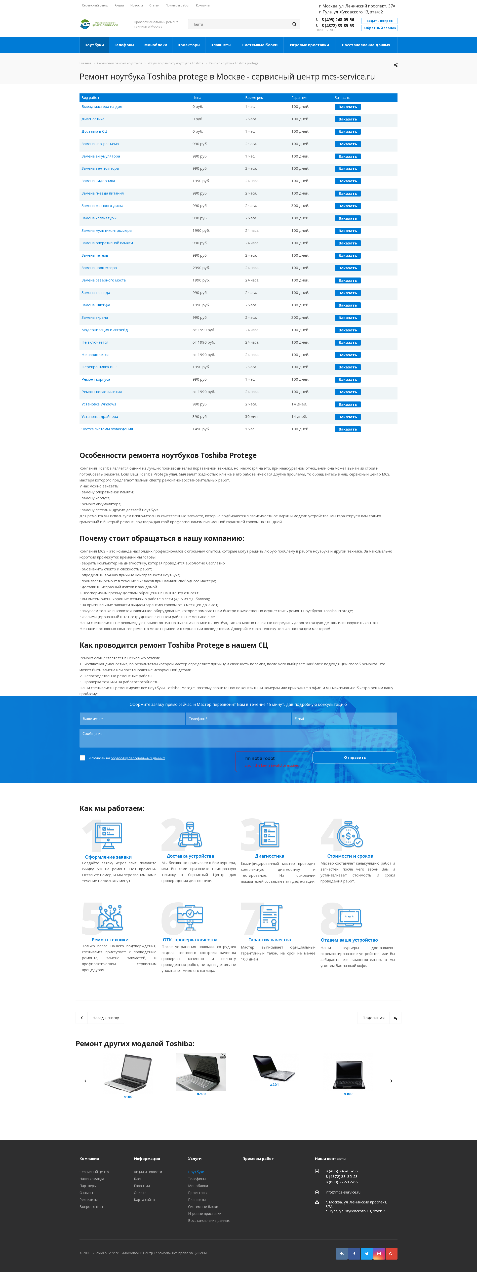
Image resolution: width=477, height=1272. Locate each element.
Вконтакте (342, 1254)
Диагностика (92, 118)
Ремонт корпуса (95, 379)
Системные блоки (260, 44)
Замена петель (94, 255)
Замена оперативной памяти (107, 242)
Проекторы (189, 44)
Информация (147, 1158)
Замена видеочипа (98, 180)
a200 (201, 1093)
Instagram (379, 1254)
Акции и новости (148, 1171)
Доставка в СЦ (94, 131)
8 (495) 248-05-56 (337, 19)
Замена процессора (99, 267)
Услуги (194, 1158)
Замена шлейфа (95, 304)
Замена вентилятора (100, 168)
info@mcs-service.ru (343, 1192)
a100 (127, 1096)
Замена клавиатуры (99, 217)
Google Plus (392, 1254)
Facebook (354, 1254)
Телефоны (124, 44)
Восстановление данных (366, 44)
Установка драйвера (99, 416)
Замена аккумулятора (100, 156)
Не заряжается (95, 354)
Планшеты (220, 44)
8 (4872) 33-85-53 (337, 25)
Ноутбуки (94, 44)
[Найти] (294, 24)
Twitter (367, 1254)
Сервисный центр (94, 1171)
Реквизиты (89, 1199)
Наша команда (92, 1178)
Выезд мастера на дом (101, 106)
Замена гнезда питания (102, 193)
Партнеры (88, 1185)
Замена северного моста (103, 280)
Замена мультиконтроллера (106, 230)
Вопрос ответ (91, 1206)
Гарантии (142, 1185)
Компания (89, 1158)
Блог (138, 1178)
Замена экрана (94, 317)
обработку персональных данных (138, 758)
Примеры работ (258, 1158)
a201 (274, 1084)
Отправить (355, 757)
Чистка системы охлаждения (107, 428)
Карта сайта (144, 1199)
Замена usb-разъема (100, 143)
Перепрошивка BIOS (100, 366)
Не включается (94, 342)
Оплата (140, 1192)
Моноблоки (155, 44)
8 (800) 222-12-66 (342, 1181)
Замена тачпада (95, 292)
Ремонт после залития (101, 391)
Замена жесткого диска (102, 205)
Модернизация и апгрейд (104, 329)
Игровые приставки (309, 44)
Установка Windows (98, 403)
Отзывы (86, 1192)
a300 (348, 1093)
